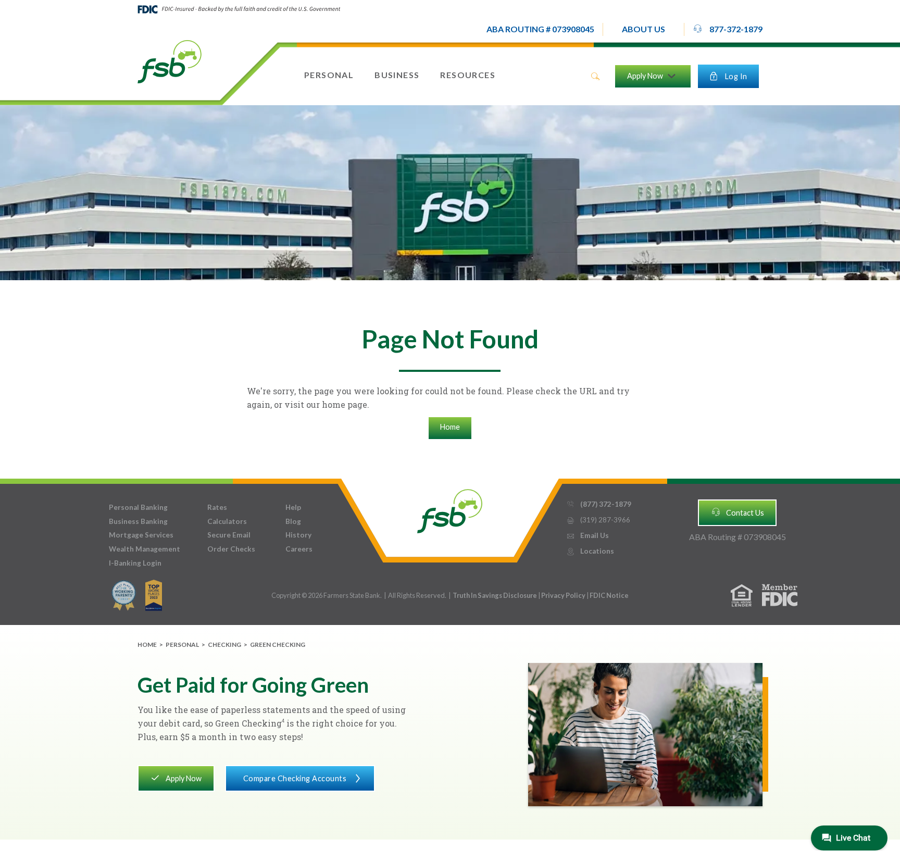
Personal (182, 644)
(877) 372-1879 (598, 504)
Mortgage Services (141, 535)
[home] (170, 61)
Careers (298, 549)
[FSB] (449, 509)
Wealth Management (144, 549)
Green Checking (277, 644)
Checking (224, 644)
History (298, 535)
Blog (293, 521)
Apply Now (176, 777)
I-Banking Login (135, 563)
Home (450, 426)
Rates (217, 507)
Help (293, 507)
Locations (590, 551)
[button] (643, 30)
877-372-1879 (727, 29)
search (595, 76)
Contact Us (737, 512)
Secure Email (229, 535)
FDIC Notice (609, 595)
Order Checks (231, 549)
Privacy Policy (563, 595)
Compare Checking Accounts (302, 778)
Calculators (227, 521)
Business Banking (138, 521)
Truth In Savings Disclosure (495, 595)
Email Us (587, 535)
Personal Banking (138, 507)
